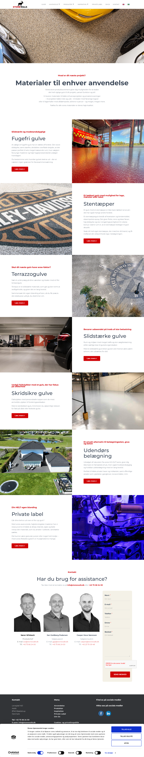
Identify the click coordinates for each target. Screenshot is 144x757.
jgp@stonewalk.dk (60, 642)
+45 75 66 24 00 (29, 644)
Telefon (108, 614)
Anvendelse (53, 4)
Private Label (60, 714)
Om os (107, 4)
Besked (108, 632)
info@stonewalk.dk (27, 723)
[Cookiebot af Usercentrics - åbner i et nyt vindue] (13, 752)
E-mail (108, 604)
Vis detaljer (109, 753)
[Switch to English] (123, 4)
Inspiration (82, 4)
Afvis (126, 743)
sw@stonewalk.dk (30, 642)
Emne (108, 623)
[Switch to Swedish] (128, 4)
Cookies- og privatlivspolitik (66, 723)
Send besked (120, 674)
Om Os (57, 717)
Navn (107, 595)
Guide (44, 4)
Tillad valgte (126, 736)
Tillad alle (126, 729)
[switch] (61, 752)
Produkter (68, 4)
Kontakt (116, 4)
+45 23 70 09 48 (88, 644)
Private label (97, 4)
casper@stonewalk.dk (90, 642)
